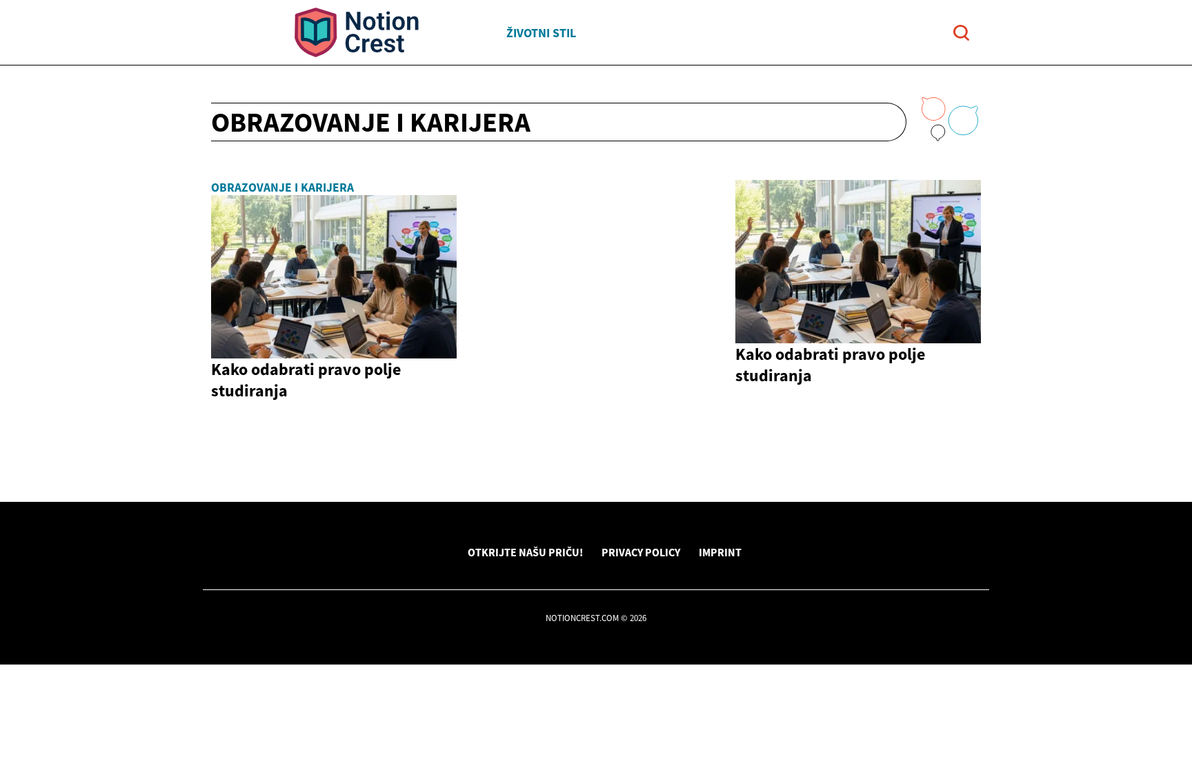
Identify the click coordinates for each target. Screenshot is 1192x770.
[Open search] (961, 32)
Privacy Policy (641, 552)
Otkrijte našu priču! (525, 552)
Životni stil (541, 33)
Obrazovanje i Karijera (282, 187)
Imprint (720, 552)
